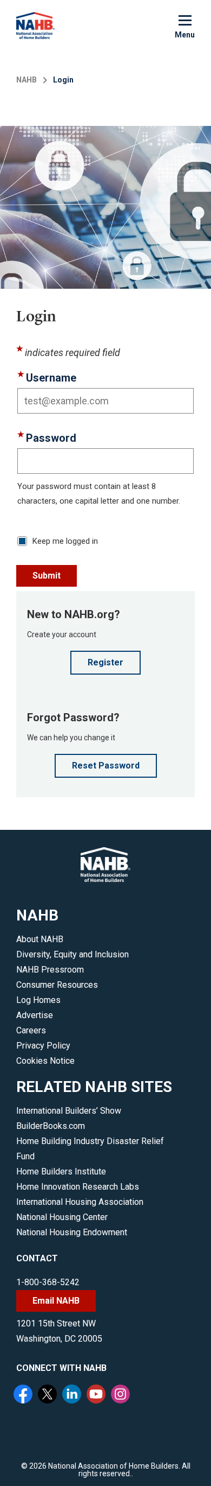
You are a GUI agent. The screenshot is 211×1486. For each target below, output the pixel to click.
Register (105, 662)
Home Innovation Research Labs (77, 1187)
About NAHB (39, 939)
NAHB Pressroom (50, 969)
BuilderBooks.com (50, 1126)
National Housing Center (62, 1217)
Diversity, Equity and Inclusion (72, 954)
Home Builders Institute (61, 1171)
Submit (46, 575)
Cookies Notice (45, 1061)
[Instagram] (122, 1395)
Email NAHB (56, 1301)
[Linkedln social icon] (73, 1395)
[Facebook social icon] (24, 1395)
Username (51, 377)
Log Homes (38, 1000)
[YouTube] (97, 1395)
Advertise (34, 1015)
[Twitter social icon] (49, 1395)
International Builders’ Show (68, 1111)
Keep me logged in (65, 541)
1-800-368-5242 (48, 1282)
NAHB (26, 79)
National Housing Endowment (71, 1232)
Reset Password (106, 765)
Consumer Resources (57, 985)
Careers (31, 1030)
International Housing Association (79, 1202)
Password (51, 437)
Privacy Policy (43, 1045)
